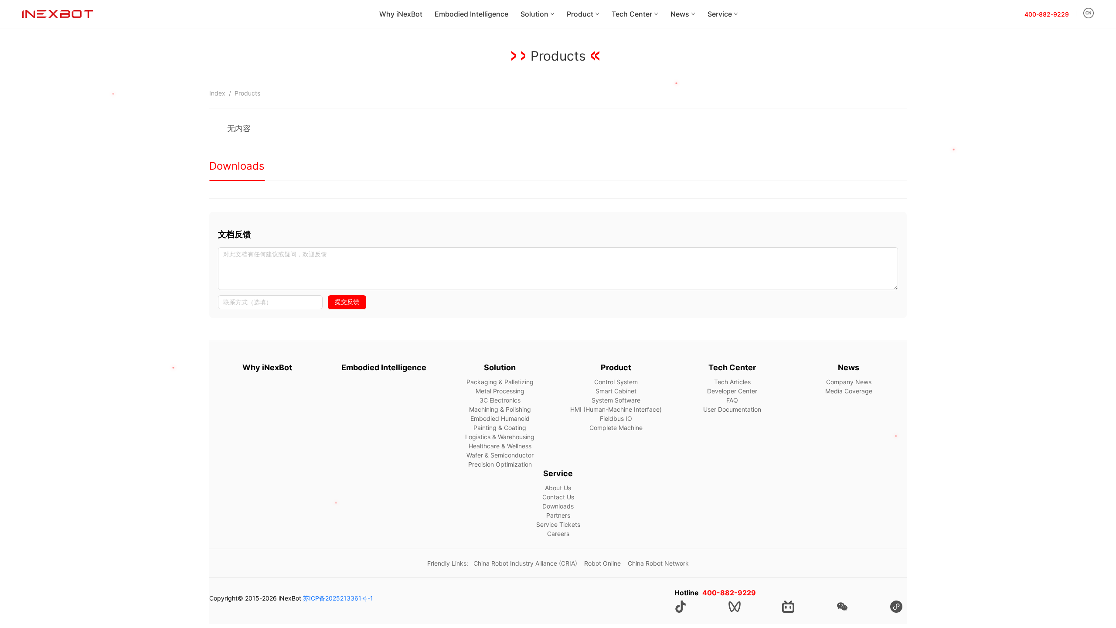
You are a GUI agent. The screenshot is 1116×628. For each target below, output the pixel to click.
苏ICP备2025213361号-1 (338, 598)
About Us (558, 487)
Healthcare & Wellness (500, 446)
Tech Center (632, 14)
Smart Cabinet (615, 391)
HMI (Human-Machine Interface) (616, 409)
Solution (534, 14)
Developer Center (732, 391)
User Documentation (732, 409)
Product (580, 14)
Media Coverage (848, 391)
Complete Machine (616, 427)
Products (247, 93)
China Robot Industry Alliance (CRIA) (525, 563)
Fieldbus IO (616, 418)
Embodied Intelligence (471, 14)
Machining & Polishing (500, 409)
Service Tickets (558, 524)
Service (720, 14)
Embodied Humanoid (500, 418)
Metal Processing (500, 391)
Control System (616, 382)
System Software (616, 400)
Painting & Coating (499, 427)
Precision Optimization (500, 464)
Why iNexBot (400, 14)
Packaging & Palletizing (500, 382)
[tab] (237, 166)
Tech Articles (732, 382)
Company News (848, 382)
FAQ (732, 400)
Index (217, 93)
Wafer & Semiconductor (500, 455)
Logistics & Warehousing (499, 436)
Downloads (558, 506)
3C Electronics (500, 400)
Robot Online (602, 563)
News (679, 14)
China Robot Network (658, 563)
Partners (558, 515)
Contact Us (558, 497)
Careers (558, 533)
